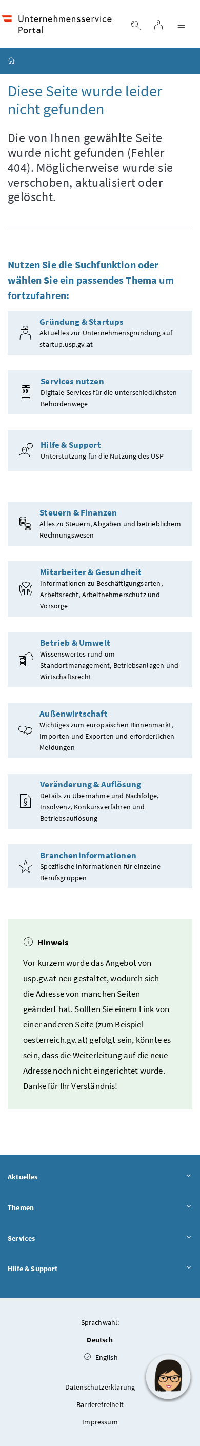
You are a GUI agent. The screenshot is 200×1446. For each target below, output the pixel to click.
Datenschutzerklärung (100, 1387)
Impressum (100, 1422)
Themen (21, 1207)
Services (21, 1238)
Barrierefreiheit (100, 1404)
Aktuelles (23, 1176)
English (105, 1357)
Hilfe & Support (33, 1268)
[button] (168, 1376)
